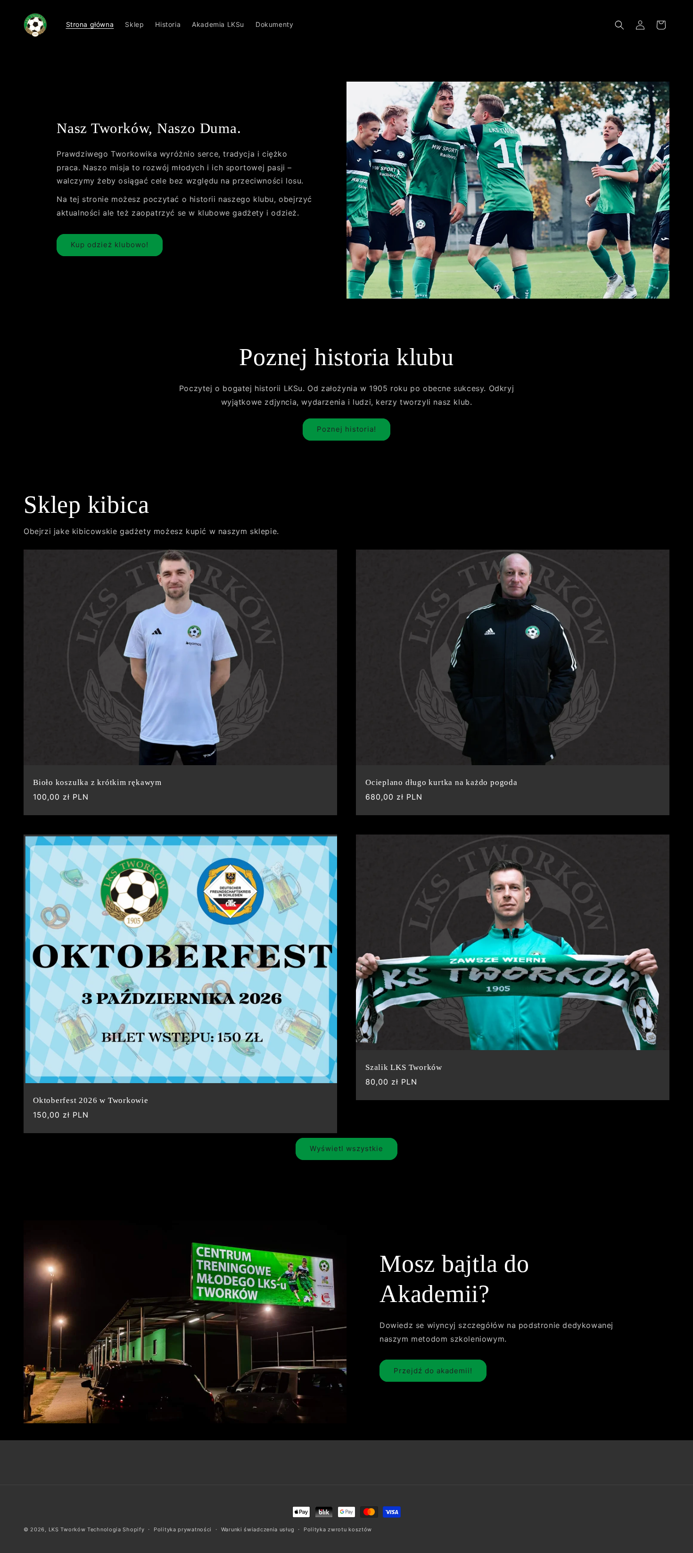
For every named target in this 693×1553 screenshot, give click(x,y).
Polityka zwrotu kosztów (338, 1529)
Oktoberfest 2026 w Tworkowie (90, 1100)
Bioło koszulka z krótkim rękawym (97, 782)
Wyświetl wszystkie (346, 1148)
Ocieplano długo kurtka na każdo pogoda (441, 782)
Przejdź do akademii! (433, 1370)
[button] (619, 25)
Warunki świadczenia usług (258, 1529)
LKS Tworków (67, 1529)
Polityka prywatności (183, 1529)
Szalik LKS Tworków (403, 1067)
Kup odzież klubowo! (109, 244)
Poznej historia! (346, 429)
